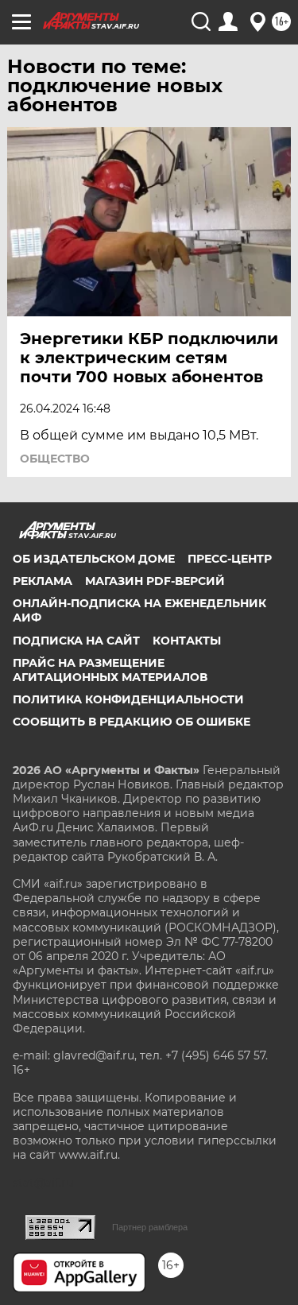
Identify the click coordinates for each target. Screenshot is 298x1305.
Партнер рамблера (150, 1227)
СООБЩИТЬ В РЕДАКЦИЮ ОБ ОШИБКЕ (131, 721)
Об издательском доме (94, 559)
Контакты (187, 640)
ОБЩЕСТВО (55, 458)
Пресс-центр (230, 559)
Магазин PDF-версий (155, 581)
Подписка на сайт (76, 640)
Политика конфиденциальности (128, 699)
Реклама (42, 581)
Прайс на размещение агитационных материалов (110, 670)
